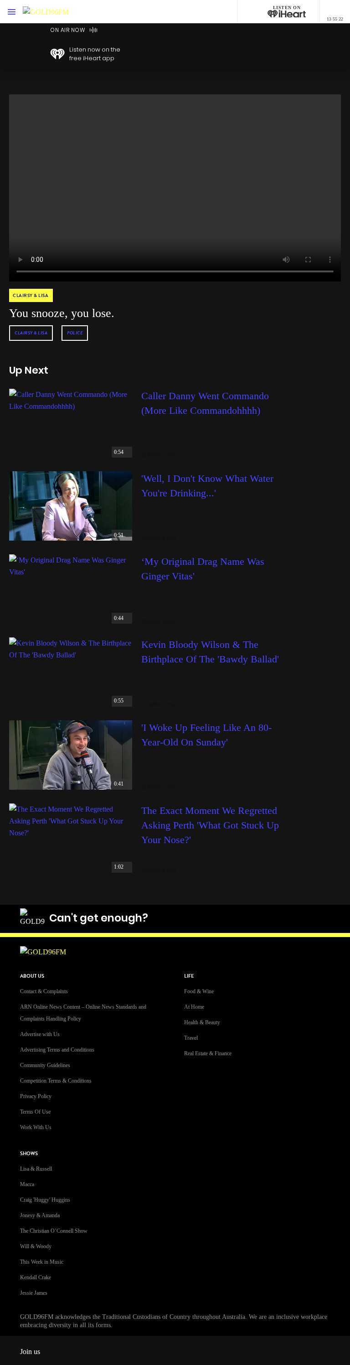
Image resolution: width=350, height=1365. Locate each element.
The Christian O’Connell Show (54, 1231)
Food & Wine (199, 991)
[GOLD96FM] (46, 11)
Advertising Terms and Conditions (57, 1050)
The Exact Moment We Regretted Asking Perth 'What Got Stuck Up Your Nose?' (210, 825)
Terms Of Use (35, 1112)
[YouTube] (273, 917)
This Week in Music (41, 1262)
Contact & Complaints (44, 991)
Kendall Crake (35, 1277)
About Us (32, 976)
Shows (29, 1153)
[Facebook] (209, 917)
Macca (27, 1184)
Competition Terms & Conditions (56, 1081)
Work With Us (35, 1127)
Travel (191, 1038)
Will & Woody (35, 1246)
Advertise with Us (40, 1034)
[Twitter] (252, 917)
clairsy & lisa (31, 332)
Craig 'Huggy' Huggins (45, 1200)
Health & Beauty (202, 1022)
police (74, 332)
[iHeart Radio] (294, 917)
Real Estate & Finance (208, 1053)
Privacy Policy (35, 1096)
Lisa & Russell (36, 1169)
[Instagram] (230, 917)
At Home (194, 1007)
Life (189, 976)
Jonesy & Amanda (40, 1215)
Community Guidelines (45, 1065)
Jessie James (33, 1293)
